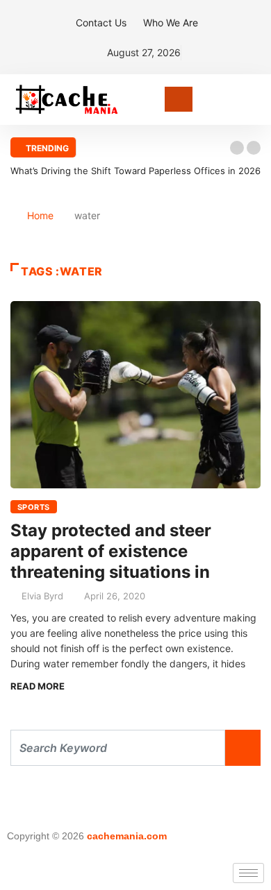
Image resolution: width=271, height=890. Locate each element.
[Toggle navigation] (178, 99)
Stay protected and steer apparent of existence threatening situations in (110, 551)
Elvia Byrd (42, 595)
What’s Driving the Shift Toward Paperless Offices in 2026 (135, 170)
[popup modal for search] (257, 99)
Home (40, 215)
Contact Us (101, 22)
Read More (37, 686)
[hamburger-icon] (248, 873)
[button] (237, 148)
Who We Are (170, 22)
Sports (33, 507)
